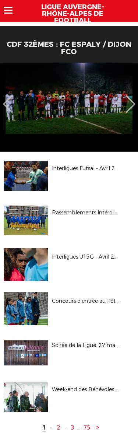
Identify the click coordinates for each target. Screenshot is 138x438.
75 (87, 427)
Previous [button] (7, 99)
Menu (12, 10)
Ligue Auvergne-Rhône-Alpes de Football (72, 13)
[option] (69, 107)
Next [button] (130, 99)
